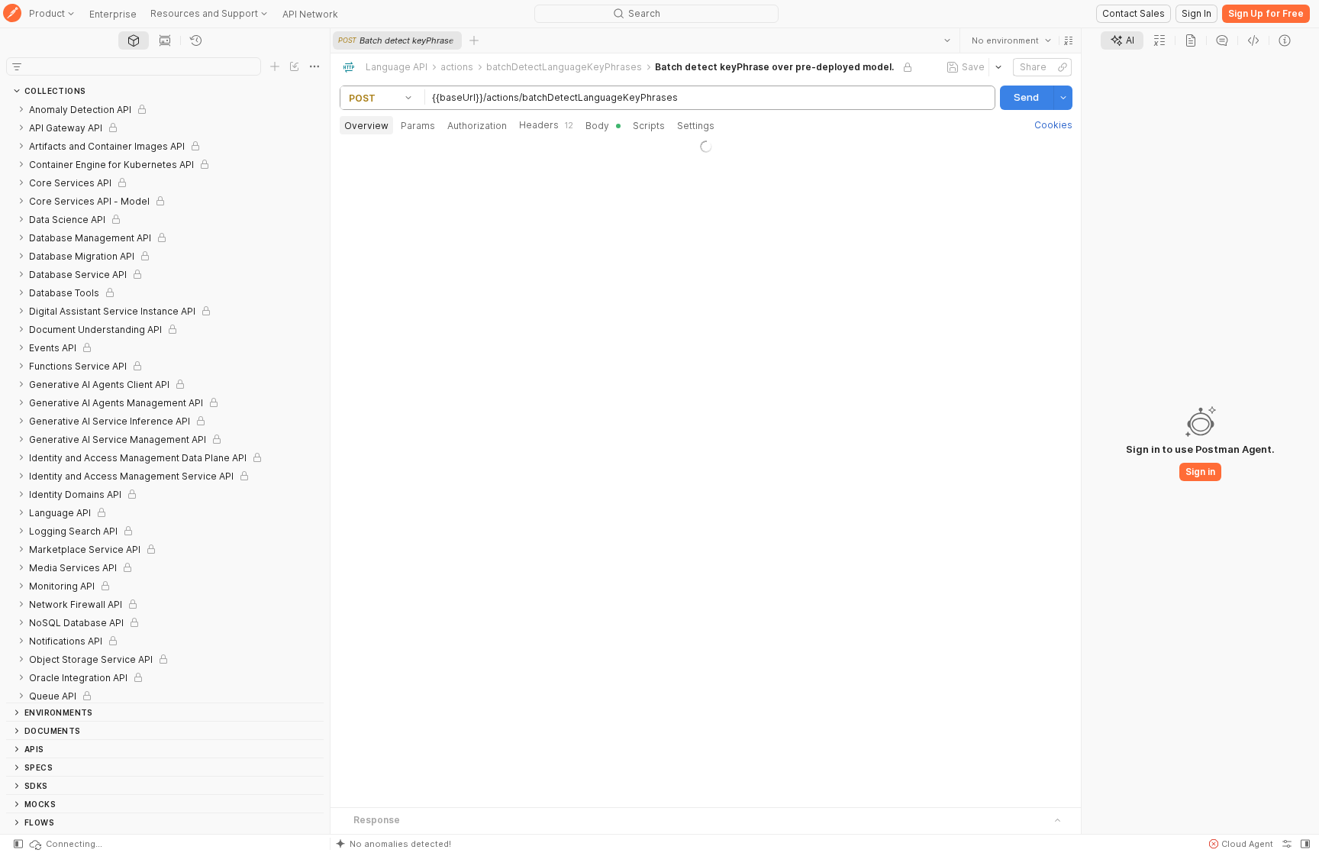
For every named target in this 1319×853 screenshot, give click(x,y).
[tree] (165, 401)
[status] (64, 843)
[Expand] (21, 109)
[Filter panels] (17, 66)
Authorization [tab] (477, 125)
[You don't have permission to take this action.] (474, 40)
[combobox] (1010, 40)
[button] (1068, 40)
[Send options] (1062, 98)
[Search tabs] (946, 40)
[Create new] (275, 66)
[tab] (133, 40)
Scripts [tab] (649, 125)
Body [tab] (597, 125)
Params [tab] (418, 125)
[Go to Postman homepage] (12, 14)
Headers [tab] (546, 125)
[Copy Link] (1062, 67)
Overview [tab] (366, 125)
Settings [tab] (695, 125)
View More (706, 496)
